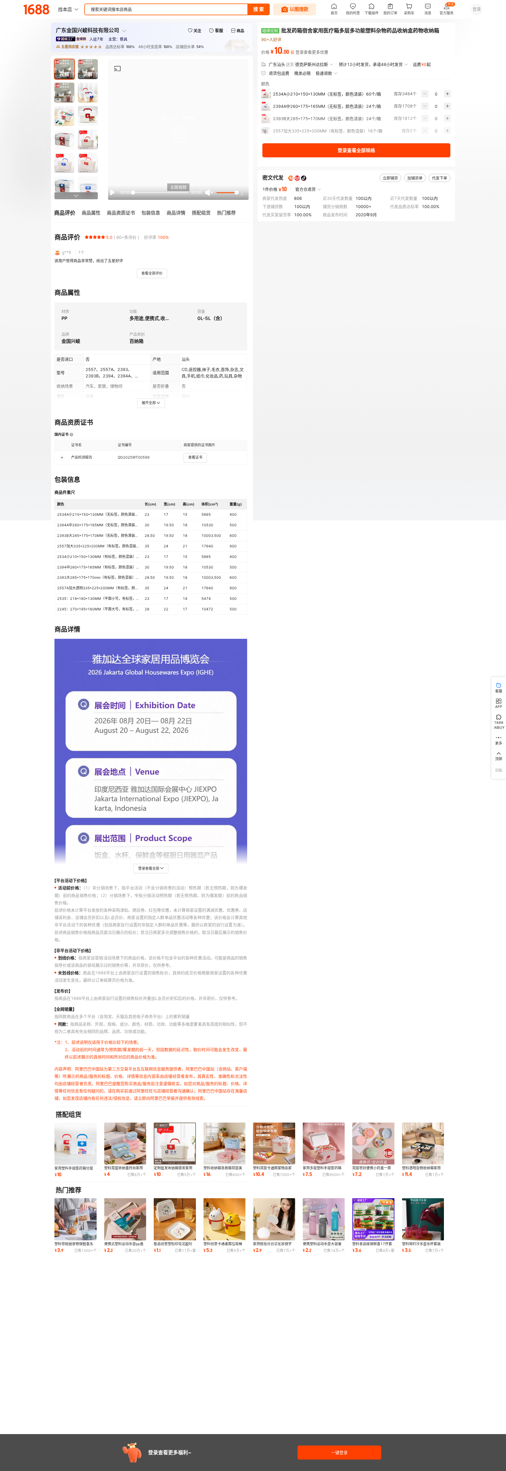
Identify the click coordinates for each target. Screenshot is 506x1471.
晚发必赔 (302, 73)
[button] (178, 134)
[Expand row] (61, 457)
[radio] (86, 237)
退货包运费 (279, 73)
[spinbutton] (436, 94)
